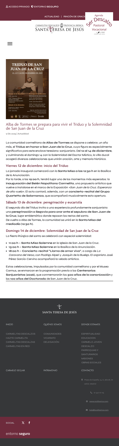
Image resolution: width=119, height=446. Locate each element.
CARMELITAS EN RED (18, 346)
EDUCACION (88, 338)
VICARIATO (50, 338)
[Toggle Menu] (9, 43)
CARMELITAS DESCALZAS (20, 342)
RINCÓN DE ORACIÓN (76, 16)
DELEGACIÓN (51, 342)
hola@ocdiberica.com (99, 410)
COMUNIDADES (52, 333)
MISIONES (87, 358)
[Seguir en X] (23, 422)
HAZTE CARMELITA (17, 338)
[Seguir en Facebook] (29, 422)
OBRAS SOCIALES (91, 362)
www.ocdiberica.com (98, 401)
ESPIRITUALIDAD (90, 333)
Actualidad (23, 133)
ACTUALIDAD (51, 16)
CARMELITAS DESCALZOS (20, 333)
